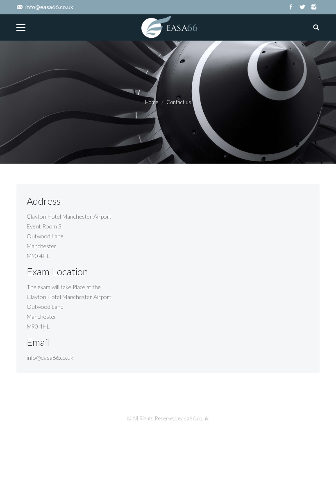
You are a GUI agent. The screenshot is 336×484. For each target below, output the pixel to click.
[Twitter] (302, 7)
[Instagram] (314, 7)
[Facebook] (291, 7)
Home (151, 102)
